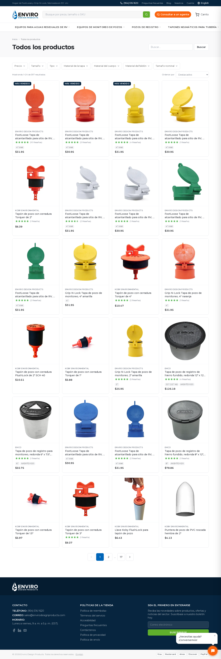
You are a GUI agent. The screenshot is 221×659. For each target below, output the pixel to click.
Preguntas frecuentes (152, 3)
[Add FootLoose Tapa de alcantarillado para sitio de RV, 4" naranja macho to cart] (105, 85)
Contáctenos (88, 630)
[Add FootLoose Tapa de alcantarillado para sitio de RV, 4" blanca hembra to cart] (105, 164)
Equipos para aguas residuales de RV (41, 27)
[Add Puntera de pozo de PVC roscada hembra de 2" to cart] (204, 480)
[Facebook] (14, 630)
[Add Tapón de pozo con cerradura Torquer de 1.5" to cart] (55, 480)
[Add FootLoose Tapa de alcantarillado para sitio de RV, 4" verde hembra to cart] (55, 243)
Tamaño (35, 65)
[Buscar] (146, 14)
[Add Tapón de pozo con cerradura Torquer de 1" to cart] (105, 322)
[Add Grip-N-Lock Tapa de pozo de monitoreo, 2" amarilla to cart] (154, 322)
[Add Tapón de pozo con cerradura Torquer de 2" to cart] (55, 164)
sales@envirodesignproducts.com (44, 615)
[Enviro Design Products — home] (25, 14)
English (205, 3)
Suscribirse (178, 632)
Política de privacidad (92, 634)
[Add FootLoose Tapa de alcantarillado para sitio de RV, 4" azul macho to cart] (105, 401)
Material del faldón (136, 65)
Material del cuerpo (105, 65)
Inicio (14, 39)
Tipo (52, 65)
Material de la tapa (74, 65)
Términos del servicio (92, 615)
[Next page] (130, 557)
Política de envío (90, 639)
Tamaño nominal (165, 65)
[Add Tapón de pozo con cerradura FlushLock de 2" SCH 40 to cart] (55, 322)
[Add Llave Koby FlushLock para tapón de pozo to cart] (154, 480)
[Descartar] (215, 635)
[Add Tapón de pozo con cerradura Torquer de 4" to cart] (154, 243)
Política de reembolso (93, 610)
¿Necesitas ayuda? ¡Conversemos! (190, 638)
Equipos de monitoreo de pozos (99, 27)
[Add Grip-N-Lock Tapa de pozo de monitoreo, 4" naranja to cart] (204, 243)
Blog (168, 3)
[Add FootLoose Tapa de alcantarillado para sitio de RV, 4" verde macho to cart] (204, 164)
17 (121, 557)
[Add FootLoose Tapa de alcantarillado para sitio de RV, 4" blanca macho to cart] (154, 164)
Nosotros (179, 3)
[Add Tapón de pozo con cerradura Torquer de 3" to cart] (105, 480)
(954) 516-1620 (131, 3)
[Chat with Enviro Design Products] (213, 651)
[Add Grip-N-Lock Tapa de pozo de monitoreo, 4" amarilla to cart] (105, 243)
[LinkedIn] (19, 630)
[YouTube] (25, 630)
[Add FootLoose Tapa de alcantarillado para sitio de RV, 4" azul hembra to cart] (154, 401)
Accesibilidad (87, 620)
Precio (18, 65)
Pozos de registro (145, 27)
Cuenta (190, 3)
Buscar (201, 47)
